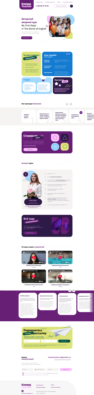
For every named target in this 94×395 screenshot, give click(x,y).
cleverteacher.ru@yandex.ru (59, 357)
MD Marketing (42, 393)
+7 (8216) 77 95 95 (42, 6)
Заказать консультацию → (61, 6)
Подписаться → (64, 341)
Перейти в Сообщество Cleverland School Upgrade (63, 359)
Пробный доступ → (27, 37)
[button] (81, 112)
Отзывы (58, 2)
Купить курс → (30, 149)
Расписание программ (68, 2)
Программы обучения (49, 2)
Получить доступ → (30, 232)
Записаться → (66, 369)
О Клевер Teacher (39, 2)
